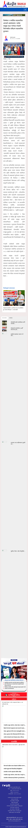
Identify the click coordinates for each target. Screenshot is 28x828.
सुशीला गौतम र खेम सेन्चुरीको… (18, 551)
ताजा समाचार (4, 318)
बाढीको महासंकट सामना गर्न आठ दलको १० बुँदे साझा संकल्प (13, 744)
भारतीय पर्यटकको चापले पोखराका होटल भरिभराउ (13, 737)
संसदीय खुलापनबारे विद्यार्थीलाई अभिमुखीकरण (12, 768)
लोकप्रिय (10, 318)
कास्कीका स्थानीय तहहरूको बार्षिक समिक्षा (12, 771)
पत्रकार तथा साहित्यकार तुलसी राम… (18, 443)
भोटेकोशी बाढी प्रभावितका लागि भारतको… (18, 322)
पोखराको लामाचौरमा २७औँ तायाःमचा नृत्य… (17, 328)
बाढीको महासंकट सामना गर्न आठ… (17, 334)
